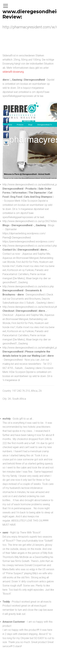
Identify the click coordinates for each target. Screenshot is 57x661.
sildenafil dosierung (13, 71)
